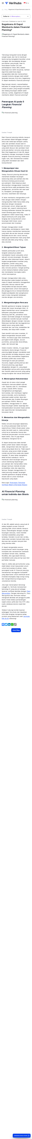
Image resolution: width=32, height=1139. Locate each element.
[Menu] (3, 3)
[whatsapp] (12, 624)
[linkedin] (9, 624)
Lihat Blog (16, 630)
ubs (28, 616)
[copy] (15, 624)
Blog (6, 9)
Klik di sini (5, 618)
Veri (24, 616)
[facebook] (3, 624)
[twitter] (6, 624)
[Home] (3, 9)
